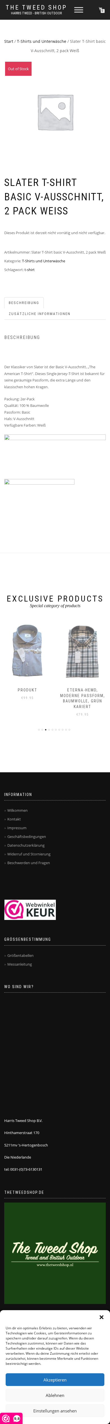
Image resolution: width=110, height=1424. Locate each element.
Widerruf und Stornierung (28, 854)
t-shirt (30, 269)
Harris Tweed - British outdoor (36, 13)
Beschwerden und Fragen (28, 862)
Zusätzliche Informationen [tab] (40, 314)
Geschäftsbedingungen (26, 836)
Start (8, 41)
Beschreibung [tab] (24, 303)
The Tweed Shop (36, 7)
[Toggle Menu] (78, 9)
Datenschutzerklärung (26, 845)
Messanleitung (19, 964)
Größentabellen (20, 955)
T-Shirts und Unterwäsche (41, 41)
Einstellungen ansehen (55, 1411)
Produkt (27, 690)
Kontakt (14, 819)
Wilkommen (17, 810)
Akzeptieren (55, 1380)
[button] (101, 1317)
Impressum (17, 827)
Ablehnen (55, 1395)
